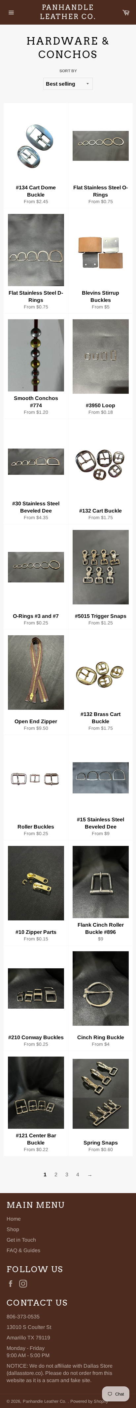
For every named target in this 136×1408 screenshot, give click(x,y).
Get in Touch (21, 1240)
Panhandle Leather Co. (68, 12)
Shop (13, 1229)
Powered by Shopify (89, 1401)
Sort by (68, 71)
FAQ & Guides (23, 1250)
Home (14, 1219)
